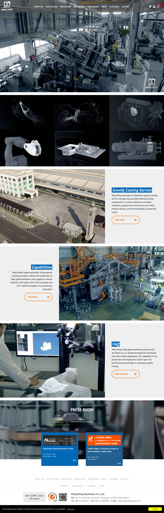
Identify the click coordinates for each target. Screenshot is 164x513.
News (82, 419)
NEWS (104, 7)
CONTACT (126, 7)
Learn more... (71, 509)
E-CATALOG (114, 7)
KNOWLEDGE (93, 7)
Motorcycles (82, 113)
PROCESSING (65, 7)
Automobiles (137, 113)
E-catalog (91, 486)
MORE (75, 460)
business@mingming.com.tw (129, 501)
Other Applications (82, 148)
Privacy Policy (77, 486)
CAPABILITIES (79, 7)
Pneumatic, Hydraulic (136, 148)
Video (102, 486)
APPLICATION (51, 7)
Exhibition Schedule (58, 421)
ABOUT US (38, 7)
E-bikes (27, 113)
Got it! (155, 509)
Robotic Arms (27, 148)
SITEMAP (63, 486)
